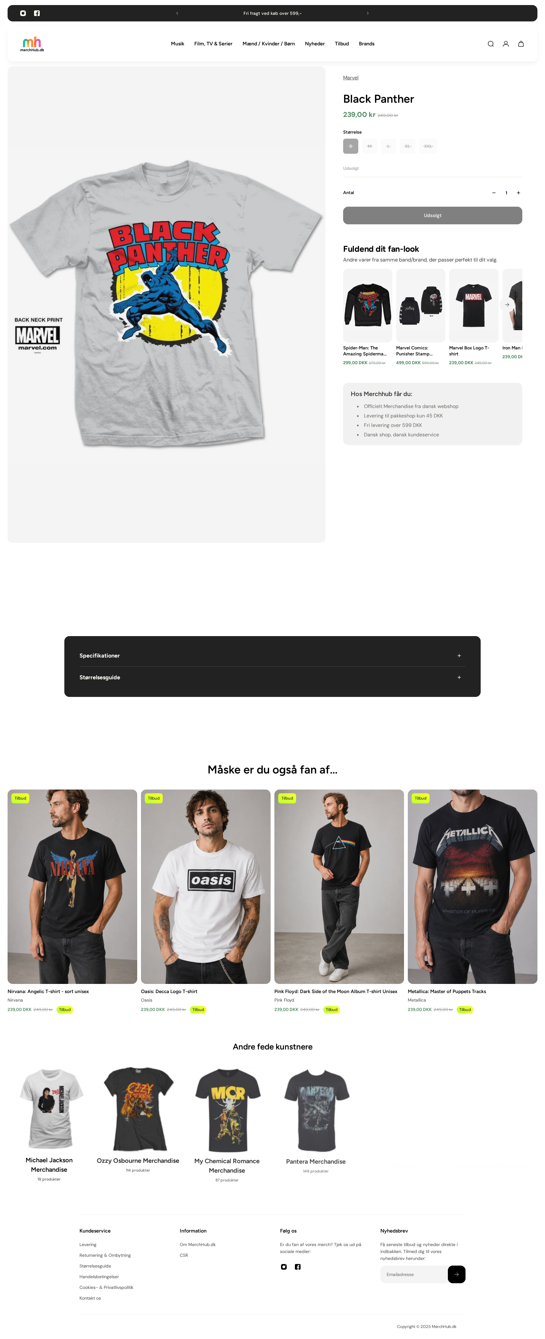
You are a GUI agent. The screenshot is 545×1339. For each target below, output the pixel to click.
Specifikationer (99, 655)
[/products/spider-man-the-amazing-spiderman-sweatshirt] (367, 305)
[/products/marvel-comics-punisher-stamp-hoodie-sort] (420, 305)
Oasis (146, 1000)
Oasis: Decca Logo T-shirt (169, 991)
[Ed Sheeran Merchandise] (405, 1129)
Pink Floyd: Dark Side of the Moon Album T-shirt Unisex (335, 991)
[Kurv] (521, 44)
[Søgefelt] (490, 44)
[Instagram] (23, 13)
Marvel (351, 77)
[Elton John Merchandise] (494, 1129)
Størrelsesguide (99, 677)
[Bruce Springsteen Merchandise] (228, 1134)
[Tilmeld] (457, 1274)
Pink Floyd (284, 1000)
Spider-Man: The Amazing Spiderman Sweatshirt (364, 351)
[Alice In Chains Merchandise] (50, 1129)
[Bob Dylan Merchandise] (139, 1129)
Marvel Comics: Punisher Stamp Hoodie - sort (413, 351)
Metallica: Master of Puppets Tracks (447, 991)
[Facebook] (37, 13)
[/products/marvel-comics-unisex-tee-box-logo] (473, 305)
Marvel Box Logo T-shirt (469, 351)
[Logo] (32, 43)
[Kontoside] (505, 44)
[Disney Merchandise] (317, 1129)
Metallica (417, 1000)
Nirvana (15, 1000)
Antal (348, 192)
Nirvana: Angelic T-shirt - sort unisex (48, 991)
